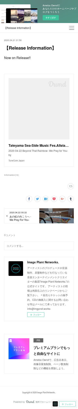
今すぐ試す (51, 17)
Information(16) (11, 175)
